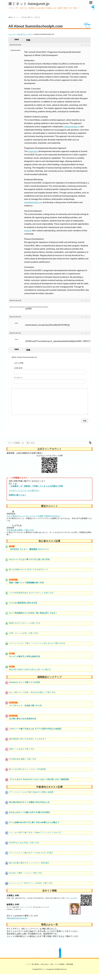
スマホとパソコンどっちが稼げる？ (24, 490)
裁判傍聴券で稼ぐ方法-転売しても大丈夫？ (27, 739)
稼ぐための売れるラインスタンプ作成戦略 (27, 769)
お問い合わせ (45, 964)
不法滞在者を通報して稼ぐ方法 (20, 530)
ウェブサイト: (18, 377)
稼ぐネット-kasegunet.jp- (29, 4)
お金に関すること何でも (25, 34)
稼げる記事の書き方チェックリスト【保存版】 (29, 863)
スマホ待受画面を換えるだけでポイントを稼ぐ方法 (31, 593)
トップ (28, 964)
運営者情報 (69, 964)
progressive (33, 151)
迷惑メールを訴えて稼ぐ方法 (21, 749)
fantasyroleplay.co (72, 127)
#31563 (87, 300)
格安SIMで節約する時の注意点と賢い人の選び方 (30, 669)
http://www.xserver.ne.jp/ (17, 918)
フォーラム (12, 34)
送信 (84, 421)
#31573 (87, 333)
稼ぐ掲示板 (35, 964)
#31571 (87, 317)
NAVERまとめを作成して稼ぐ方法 (24, 843)
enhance (28, 231)
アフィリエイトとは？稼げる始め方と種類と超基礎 (31, 792)
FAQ (51, 964)
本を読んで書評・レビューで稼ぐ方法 (25, 873)
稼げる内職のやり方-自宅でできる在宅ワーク (28, 569)
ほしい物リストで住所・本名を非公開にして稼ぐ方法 (32, 692)
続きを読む (74, 898)
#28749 (87, 45)
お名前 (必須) (18, 368)
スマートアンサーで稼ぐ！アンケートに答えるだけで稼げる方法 (37, 643)
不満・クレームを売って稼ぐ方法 (23, 633)
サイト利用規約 (59, 964)
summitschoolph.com (33, 202)
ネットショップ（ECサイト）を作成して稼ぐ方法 (30, 883)
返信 (82, 45)
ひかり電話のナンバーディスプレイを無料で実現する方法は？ (34, 516)
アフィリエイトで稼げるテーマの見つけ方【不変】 (31, 853)
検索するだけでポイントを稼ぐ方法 (24, 623)
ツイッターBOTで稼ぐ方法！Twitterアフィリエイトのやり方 (35, 832)
